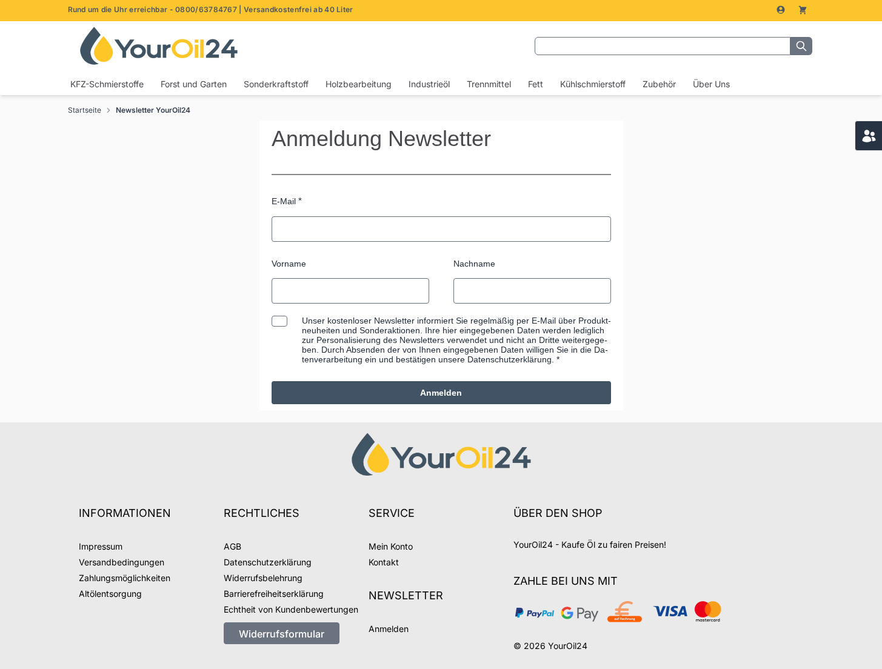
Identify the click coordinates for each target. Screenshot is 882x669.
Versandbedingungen (121, 562)
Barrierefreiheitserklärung (274, 593)
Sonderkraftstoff (276, 84)
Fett (535, 84)
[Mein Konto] (782, 10)
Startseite (84, 110)
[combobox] (662, 46)
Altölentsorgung (110, 593)
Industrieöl (429, 84)
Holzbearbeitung (359, 84)
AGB (232, 546)
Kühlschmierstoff (593, 84)
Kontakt (384, 562)
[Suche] (801, 46)
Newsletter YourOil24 (153, 110)
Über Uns (711, 84)
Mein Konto (391, 546)
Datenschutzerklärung (268, 562)
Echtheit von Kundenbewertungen (291, 609)
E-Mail (284, 201)
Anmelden (441, 393)
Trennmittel (489, 84)
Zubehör (659, 84)
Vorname (289, 263)
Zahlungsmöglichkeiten (124, 578)
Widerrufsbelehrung (263, 578)
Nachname (474, 263)
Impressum (100, 546)
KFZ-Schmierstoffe (107, 84)
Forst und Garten (194, 84)
